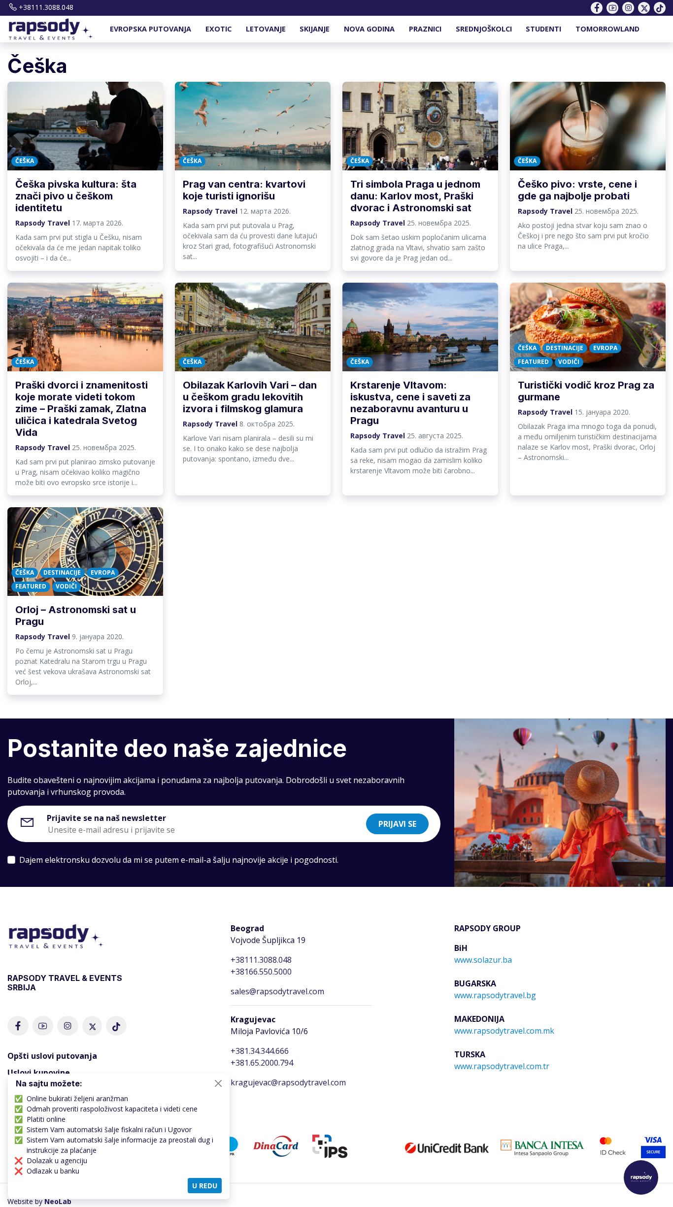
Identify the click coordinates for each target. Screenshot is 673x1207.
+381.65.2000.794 (262, 1062)
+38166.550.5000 (261, 971)
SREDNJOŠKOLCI (484, 28)
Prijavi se (397, 823)
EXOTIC (218, 28)
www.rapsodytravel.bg (495, 995)
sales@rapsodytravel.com (277, 991)
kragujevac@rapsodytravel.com (288, 1082)
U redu (204, 1185)
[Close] (218, 1083)
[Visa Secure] (653, 1145)
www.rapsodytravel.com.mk (504, 1030)
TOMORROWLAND (607, 28)
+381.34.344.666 (260, 1050)
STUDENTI (543, 28)
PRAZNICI (425, 28)
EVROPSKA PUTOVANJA (150, 28)
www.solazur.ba (483, 959)
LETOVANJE (266, 28)
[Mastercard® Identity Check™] (612, 1145)
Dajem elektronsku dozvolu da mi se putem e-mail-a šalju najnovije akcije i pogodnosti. (178, 859)
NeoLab (57, 1201)
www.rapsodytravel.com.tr (501, 1066)
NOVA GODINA (369, 28)
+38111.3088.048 (46, 7)
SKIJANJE (315, 28)
